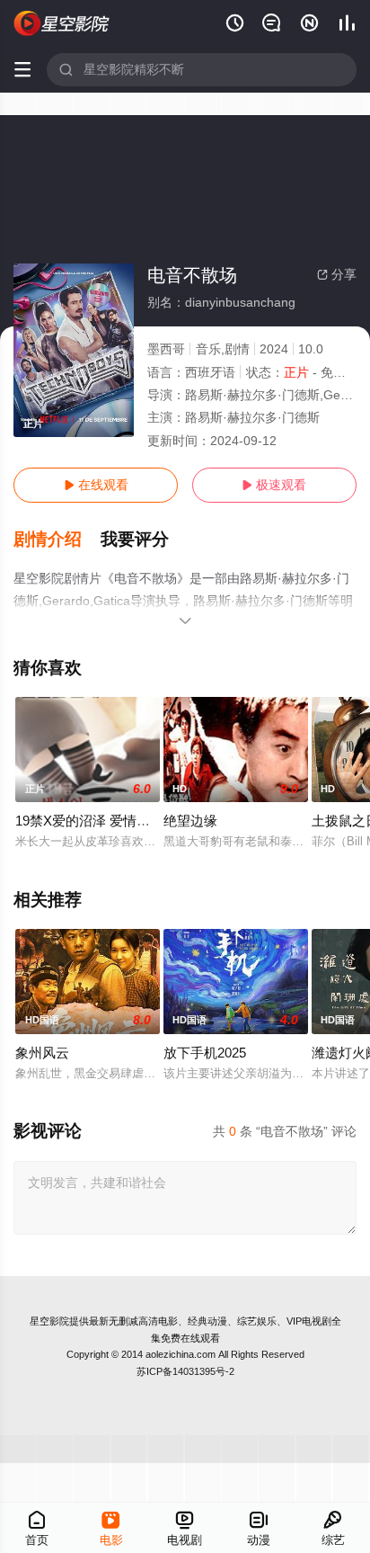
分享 (337, 274)
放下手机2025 (204, 1052)
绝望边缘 (190, 820)
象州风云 (42, 1052)
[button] (57, 540)
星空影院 (49, 1321)
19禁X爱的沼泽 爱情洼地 (89, 820)
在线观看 (96, 485)
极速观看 (274, 485)
